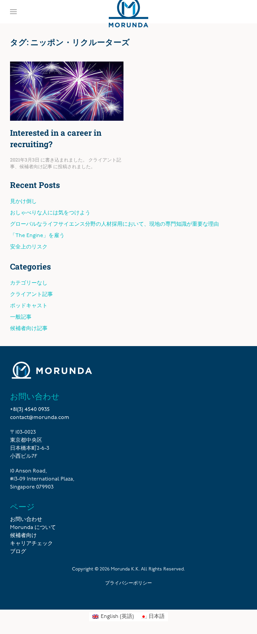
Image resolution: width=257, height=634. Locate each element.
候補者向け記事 (35, 166)
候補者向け (23, 535)
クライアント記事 (31, 294)
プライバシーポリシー (128, 582)
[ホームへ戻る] (128, 12)
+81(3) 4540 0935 (30, 409)
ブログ (18, 551)
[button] (13, 12)
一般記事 (20, 317)
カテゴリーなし (29, 283)
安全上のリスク (29, 247)
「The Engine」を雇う (37, 235)
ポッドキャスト (29, 306)
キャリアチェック (31, 543)
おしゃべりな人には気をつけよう (50, 213)
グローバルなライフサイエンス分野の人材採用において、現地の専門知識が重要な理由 (114, 224)
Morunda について (33, 527)
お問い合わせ (26, 519)
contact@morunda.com (39, 417)
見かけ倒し (23, 201)
